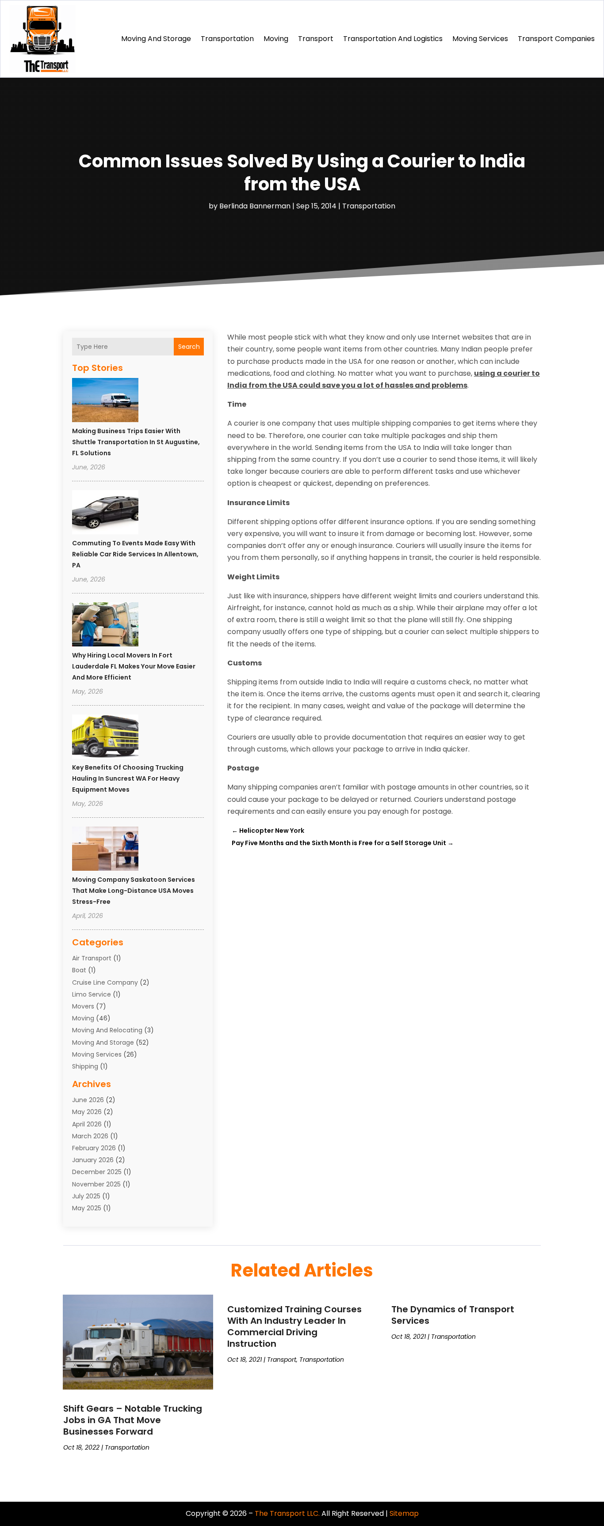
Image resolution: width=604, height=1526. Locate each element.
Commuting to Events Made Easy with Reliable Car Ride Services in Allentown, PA (135, 554)
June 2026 (88, 1099)
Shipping (85, 1066)
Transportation (227, 39)
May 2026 (87, 1111)
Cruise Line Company (105, 982)
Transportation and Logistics (393, 39)
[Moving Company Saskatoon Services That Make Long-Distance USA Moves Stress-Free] (105, 850)
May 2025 (86, 1208)
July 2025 (86, 1196)
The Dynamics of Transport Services (452, 1315)
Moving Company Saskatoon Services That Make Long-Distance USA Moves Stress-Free (133, 890)
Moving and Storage (156, 39)
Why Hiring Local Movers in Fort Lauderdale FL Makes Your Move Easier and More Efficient (133, 666)
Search (189, 346)
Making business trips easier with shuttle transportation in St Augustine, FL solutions (136, 442)
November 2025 (96, 1184)
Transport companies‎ (556, 39)
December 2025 (97, 1171)
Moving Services (480, 39)
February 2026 (94, 1148)
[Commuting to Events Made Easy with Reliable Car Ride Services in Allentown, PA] (105, 513)
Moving (276, 39)
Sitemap (404, 1513)
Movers (83, 1006)
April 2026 (87, 1124)
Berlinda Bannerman (255, 206)
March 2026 (90, 1136)
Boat (79, 970)
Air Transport (91, 958)
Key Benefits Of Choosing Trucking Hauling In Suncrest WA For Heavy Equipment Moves (127, 778)
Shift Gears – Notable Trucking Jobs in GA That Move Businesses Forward (132, 1420)
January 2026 (93, 1160)
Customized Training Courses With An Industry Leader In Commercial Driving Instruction (294, 1326)
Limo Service (91, 994)
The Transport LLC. (287, 1513)
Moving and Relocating (107, 1030)
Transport (315, 39)
